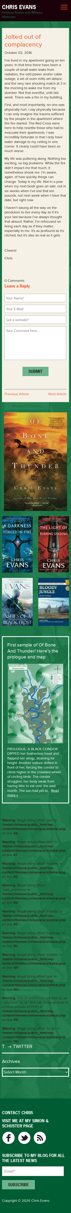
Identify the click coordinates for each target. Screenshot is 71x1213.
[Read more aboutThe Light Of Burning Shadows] (53, 544)
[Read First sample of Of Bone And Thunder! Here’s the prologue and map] (35, 703)
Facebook (8, 1138)
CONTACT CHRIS (17, 1112)
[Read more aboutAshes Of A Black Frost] (17, 602)
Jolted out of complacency (23, 41)
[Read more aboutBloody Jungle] (53, 602)
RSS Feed (40, 1138)
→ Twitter (19, 1046)
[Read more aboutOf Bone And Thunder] (35, 461)
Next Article (57, 394)
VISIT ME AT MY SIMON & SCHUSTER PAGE (25, 1123)
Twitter (24, 1138)
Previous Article (17, 394)
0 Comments (14, 280)
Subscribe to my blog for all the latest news (33, 1158)
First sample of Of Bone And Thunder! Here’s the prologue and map (32, 651)
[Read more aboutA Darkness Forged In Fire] (17, 544)
